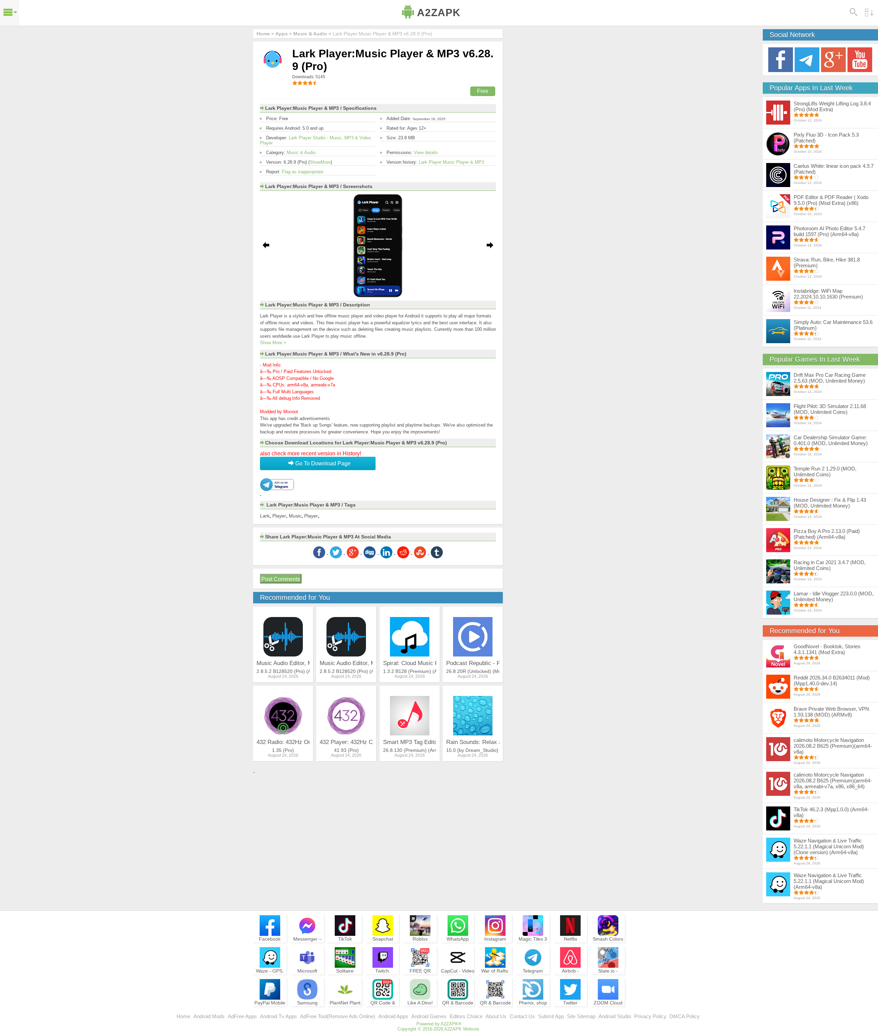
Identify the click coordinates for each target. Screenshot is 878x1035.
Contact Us (522, 1016)
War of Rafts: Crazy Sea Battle (495, 977)
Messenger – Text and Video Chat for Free (307, 945)
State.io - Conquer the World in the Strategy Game (608, 980)
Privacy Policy (650, 1016)
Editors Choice (466, 1016)
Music (295, 516)
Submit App (551, 1016)
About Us (496, 1016)
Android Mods (209, 1016)
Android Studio (614, 1016)
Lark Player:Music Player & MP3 (451, 162)
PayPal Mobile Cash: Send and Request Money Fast (269, 1012)
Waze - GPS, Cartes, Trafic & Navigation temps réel (269, 980)
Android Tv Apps (278, 1016)
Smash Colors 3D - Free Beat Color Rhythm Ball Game (608, 948)
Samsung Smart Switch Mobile (307, 1009)
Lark (265, 516)
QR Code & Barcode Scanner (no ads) (382, 1012)
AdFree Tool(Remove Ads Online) (337, 1016)
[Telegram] (807, 59)
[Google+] (833, 59)
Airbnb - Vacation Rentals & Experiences (570, 980)
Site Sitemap (581, 1016)
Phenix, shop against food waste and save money (533, 1012)
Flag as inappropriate (302, 171)
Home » (265, 33)
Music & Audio (301, 152)
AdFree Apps (242, 1016)
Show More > (273, 342)
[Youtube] (859, 59)
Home (183, 1016)
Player (279, 516)
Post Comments (280, 579)
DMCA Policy (684, 1016)
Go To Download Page (322, 463)
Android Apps (393, 1016)
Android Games (429, 1016)
